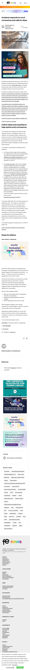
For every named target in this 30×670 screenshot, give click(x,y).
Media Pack (5, 607)
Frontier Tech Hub (10, 164)
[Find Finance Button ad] (15, 439)
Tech (20, 522)
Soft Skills (18, 516)
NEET (12, 507)
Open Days (4, 650)
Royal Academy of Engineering (11, 351)
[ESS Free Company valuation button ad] (15, 388)
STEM (5, 519)
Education (4, 572)
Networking (5, 649)
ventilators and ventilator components (13, 157)
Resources (12, 332)
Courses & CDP (5, 647)
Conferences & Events (7, 646)
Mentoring (6, 507)
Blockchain (6, 477)
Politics (5, 513)
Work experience (8, 528)
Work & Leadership (6, 576)
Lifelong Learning (19, 498)
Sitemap (4, 564)
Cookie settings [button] (10, 667)
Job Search (4, 588)
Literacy (6, 501)
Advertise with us (6, 562)
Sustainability (7, 522)
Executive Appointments (7, 586)
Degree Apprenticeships (10, 489)
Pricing (3, 605)
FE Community (5, 559)
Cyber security (15, 486)
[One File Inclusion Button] (15, 259)
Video (3, 621)
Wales (20, 525)
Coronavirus (7, 486)
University (14, 525)
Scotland (20, 513)
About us (4, 556)
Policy (21, 510)
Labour (20, 495)
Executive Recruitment (7, 587)
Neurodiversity (19, 507)
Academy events (6, 93)
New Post (4, 631)
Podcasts (4, 619)
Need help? (4, 637)
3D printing (6, 471)
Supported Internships (14, 519)
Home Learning (18, 492)
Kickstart (14, 495)
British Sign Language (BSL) (17, 477)
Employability (5, 574)
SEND (5, 516)
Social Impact (5, 578)
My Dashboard (5, 632)
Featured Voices (6, 597)
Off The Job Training (13, 510)
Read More (15, 665)
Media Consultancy (6, 611)
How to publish (5, 628)
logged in (13, 368)
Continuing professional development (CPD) (14, 483)
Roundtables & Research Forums (9, 651)
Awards (4, 645)
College (6, 480)
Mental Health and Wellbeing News (12, 504)
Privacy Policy (5, 563)
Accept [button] (20, 667)
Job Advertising (6, 609)
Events (3, 633)
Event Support (5, 612)
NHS (5, 510)
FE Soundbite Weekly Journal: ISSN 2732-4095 (13, 598)
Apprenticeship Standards (17, 471)
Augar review (21, 474)
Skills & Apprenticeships (7, 577)
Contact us (4, 558)
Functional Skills (21, 489)
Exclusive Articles (6, 596)
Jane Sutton (5, 329)
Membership (5, 636)
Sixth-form (11, 516)
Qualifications (13, 513)
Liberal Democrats (8, 498)
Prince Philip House (16, 85)
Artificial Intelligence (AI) (9, 474)
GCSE (11, 492)
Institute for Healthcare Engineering (19, 174)
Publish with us (5, 560)
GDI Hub (8, 175)
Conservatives (13, 480)
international (7, 495)
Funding (6, 492)
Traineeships (7, 525)
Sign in (25, 3)
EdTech (4, 573)
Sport (24, 516)
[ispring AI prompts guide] (15, 405)
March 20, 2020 (9, 28)
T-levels (14, 522)
